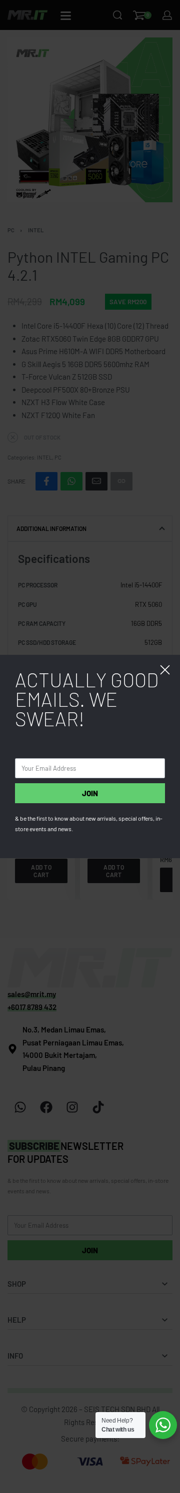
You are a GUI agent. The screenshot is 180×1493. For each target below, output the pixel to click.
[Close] (165, 670)
